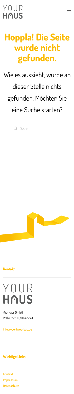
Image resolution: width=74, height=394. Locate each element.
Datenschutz (11, 386)
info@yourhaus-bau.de (17, 329)
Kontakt (8, 374)
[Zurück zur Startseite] (13, 12)
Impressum (10, 380)
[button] (69, 12)
